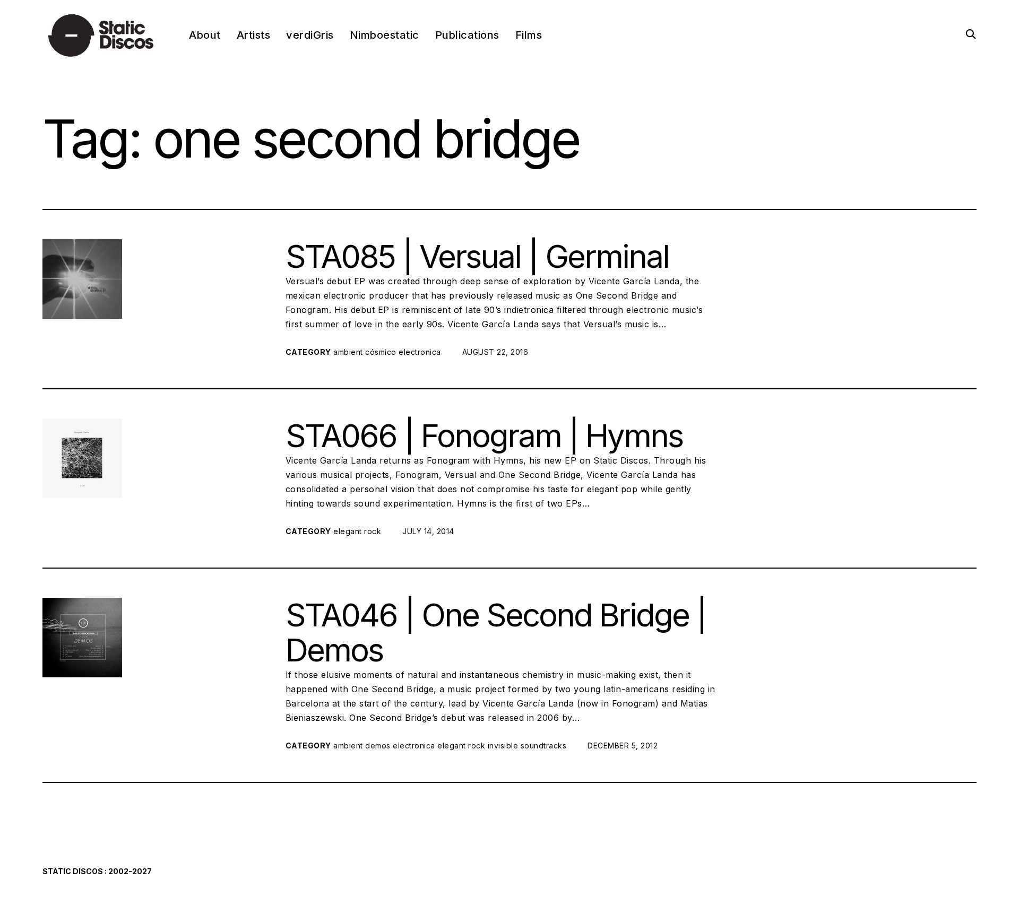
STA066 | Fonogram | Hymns (484, 435)
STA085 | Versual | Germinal (477, 256)
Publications (467, 35)
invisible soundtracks (527, 745)
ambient (348, 351)
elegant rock (357, 531)
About (205, 35)
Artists (254, 35)
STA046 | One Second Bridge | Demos (496, 632)
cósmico (380, 351)
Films (528, 35)
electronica (420, 351)
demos (378, 745)
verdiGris (310, 35)
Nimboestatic (384, 35)
